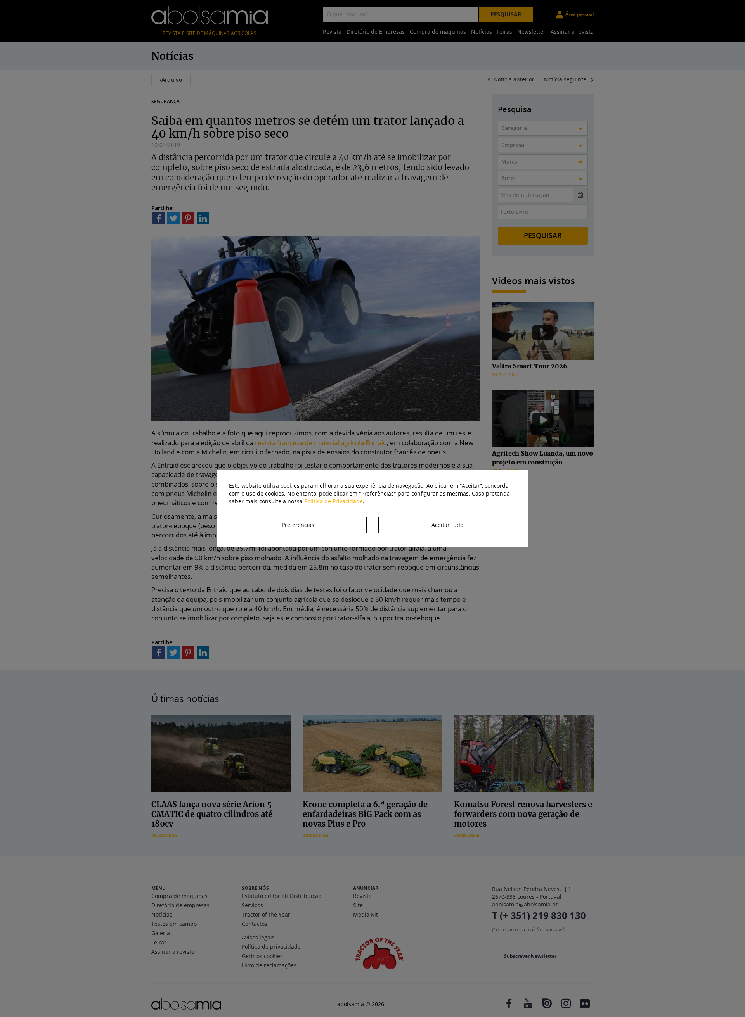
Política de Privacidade (333, 501)
